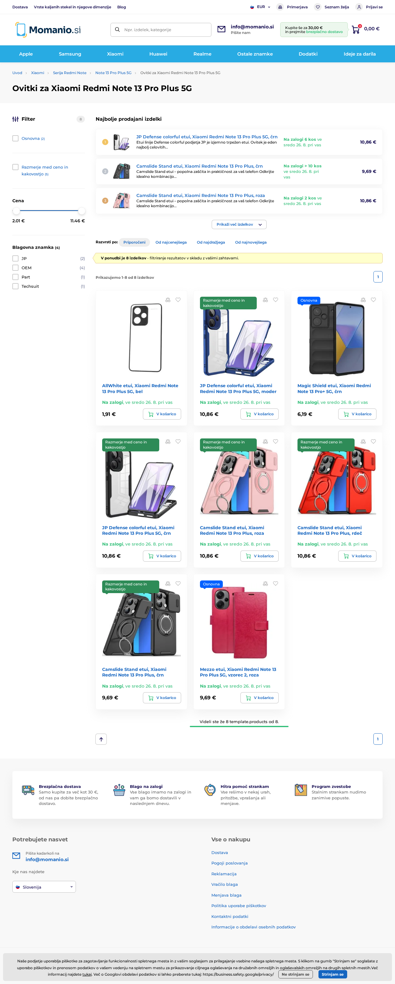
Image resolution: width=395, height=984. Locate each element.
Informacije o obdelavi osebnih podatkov (253, 926)
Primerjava (297, 7)
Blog (121, 7)
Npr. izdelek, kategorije (147, 29)
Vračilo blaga (224, 884)
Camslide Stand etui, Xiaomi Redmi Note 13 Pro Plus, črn (199, 166)
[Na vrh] (101, 739)
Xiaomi (37, 72)
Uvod (17, 72)
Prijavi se (374, 7)
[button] (239, 224)
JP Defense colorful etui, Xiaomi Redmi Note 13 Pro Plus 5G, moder (238, 388)
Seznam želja (337, 7)
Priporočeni (134, 242)
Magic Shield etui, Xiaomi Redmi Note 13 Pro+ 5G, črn (334, 388)
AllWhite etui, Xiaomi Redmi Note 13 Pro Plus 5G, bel (140, 388)
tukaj (87, 974)
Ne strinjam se (296, 974)
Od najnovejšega (251, 242)
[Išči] (117, 30)
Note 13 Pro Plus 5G (113, 72)
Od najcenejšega (171, 242)
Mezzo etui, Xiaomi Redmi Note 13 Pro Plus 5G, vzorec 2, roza (238, 672)
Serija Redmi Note (69, 72)
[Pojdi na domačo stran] (47, 30)
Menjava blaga (226, 895)
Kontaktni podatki (229, 916)
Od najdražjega (211, 242)
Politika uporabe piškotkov (238, 905)
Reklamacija (224, 873)
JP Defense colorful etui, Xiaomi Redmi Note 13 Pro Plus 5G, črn (207, 137)
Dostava (20, 7)
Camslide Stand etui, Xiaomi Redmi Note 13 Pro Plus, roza (200, 195)
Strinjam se (333, 974)
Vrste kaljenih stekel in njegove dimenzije (72, 7)
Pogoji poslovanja (229, 862)
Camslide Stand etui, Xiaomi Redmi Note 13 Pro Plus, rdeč (329, 530)
